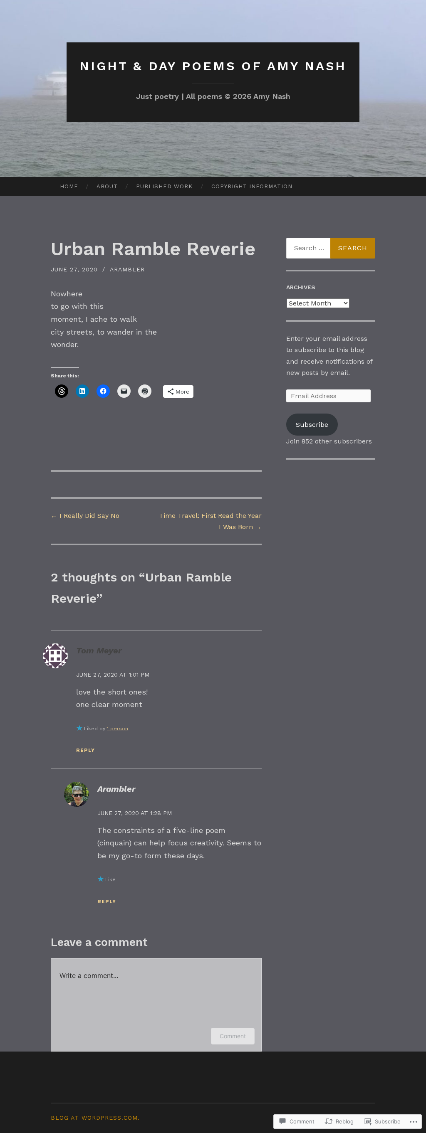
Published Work (164, 186)
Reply (85, 750)
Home (69, 186)
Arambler (127, 269)
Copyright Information (251, 186)
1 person (117, 729)
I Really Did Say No (85, 516)
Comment (233, 1035)
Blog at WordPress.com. (95, 1117)
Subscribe (312, 425)
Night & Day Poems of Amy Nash (213, 66)
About (107, 186)
